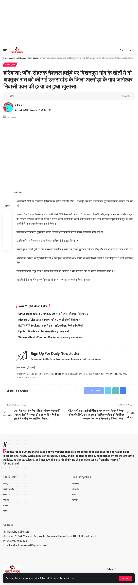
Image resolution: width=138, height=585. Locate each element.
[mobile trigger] (6, 50)
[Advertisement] (69, 23)
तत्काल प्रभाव (10, 65)
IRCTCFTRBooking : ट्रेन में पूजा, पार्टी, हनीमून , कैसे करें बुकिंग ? (50, 325)
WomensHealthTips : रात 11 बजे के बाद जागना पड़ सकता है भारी (50, 337)
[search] (116, 50)
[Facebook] (121, 569)
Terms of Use (67, 578)
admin (18, 104)
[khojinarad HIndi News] (16, 50)
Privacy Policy (47, 578)
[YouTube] (130, 569)
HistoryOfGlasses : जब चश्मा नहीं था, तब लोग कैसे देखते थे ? (49, 319)
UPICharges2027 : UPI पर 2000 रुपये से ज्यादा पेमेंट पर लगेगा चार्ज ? (53, 313)
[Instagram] (134, 569)
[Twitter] (126, 569)
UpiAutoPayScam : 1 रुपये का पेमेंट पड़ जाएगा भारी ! (44, 331)
